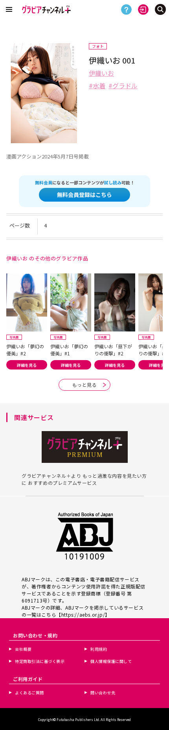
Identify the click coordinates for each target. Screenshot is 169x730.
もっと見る (84, 384)
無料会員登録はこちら (84, 194)
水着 (99, 85)
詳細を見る (27, 365)
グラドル (125, 85)
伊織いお (101, 73)
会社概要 (23, 649)
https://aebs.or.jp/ (83, 614)
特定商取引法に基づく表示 (39, 661)
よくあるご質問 (29, 692)
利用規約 (98, 649)
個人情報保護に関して (111, 661)
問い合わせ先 (102, 692)
